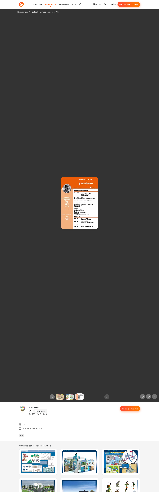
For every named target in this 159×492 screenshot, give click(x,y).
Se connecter (110, 4)
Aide (74, 4)
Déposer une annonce (129, 4)
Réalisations (50, 4)
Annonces (37, 4)
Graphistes (64, 4)
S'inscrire (97, 4)
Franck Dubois (35, 407)
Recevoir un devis (130, 408)
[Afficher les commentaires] (148, 396)
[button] (52, 396)
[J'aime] (142, 396)
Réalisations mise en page (42, 12)
